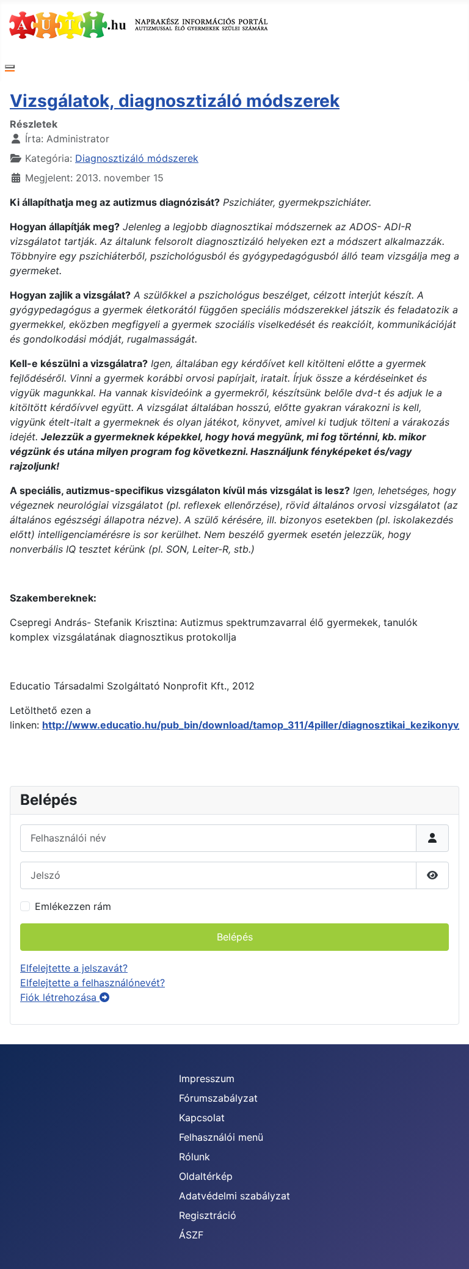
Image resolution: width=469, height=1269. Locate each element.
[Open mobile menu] (10, 66)
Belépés (235, 937)
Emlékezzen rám (73, 906)
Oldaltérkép (206, 1176)
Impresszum (206, 1078)
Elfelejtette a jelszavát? (74, 968)
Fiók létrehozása (60, 997)
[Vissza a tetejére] (447, 1246)
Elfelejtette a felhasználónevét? (92, 982)
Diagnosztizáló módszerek (136, 158)
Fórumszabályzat (218, 1098)
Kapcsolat (202, 1117)
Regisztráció (207, 1215)
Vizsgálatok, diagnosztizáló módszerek (175, 100)
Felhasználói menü (221, 1137)
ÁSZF (191, 1235)
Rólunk (194, 1157)
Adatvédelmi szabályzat (234, 1196)
